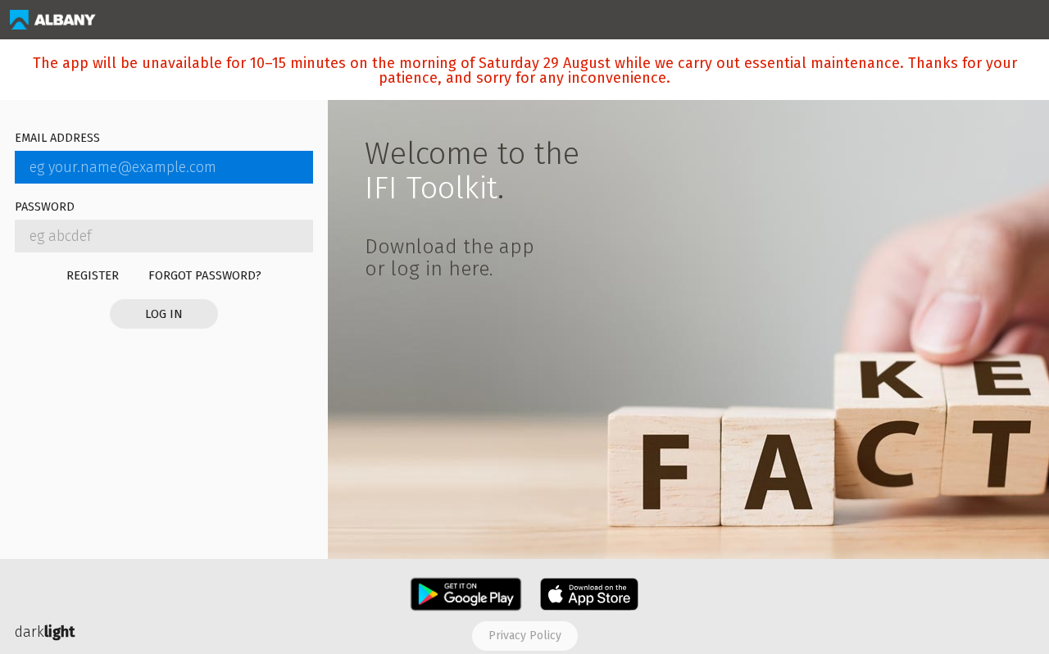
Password (45, 208)
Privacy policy (524, 636)
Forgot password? (204, 275)
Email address (57, 139)
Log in (164, 314)
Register (92, 275)
